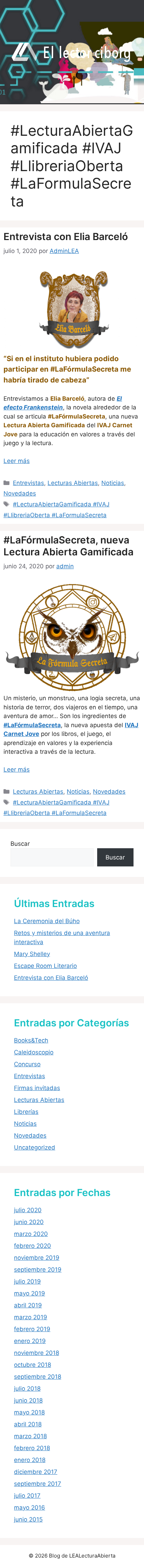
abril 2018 (28, 1424)
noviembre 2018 (36, 1352)
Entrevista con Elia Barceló (65, 237)
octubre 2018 (32, 1364)
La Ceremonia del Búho (47, 921)
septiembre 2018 (37, 1376)
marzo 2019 (30, 1317)
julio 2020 (28, 1210)
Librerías (26, 1111)
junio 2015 (28, 1519)
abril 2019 (28, 1305)
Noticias (112, 482)
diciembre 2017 (35, 1471)
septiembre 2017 (37, 1483)
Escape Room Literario (45, 965)
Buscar (20, 843)
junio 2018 (28, 1400)
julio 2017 (27, 1495)
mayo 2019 (29, 1293)
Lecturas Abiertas (73, 482)
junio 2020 (29, 1221)
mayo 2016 (29, 1507)
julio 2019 (27, 1281)
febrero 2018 (32, 1448)
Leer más (16, 460)
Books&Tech (31, 1040)
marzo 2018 (30, 1436)
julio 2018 (27, 1388)
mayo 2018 (29, 1412)
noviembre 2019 (36, 1257)
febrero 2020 (32, 1245)
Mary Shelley (32, 953)
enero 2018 (29, 1459)
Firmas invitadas (37, 1087)
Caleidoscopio (33, 1052)
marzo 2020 (31, 1233)
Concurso (27, 1064)
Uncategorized (34, 1147)
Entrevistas (28, 482)
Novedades (19, 493)
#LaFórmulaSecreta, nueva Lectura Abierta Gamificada (68, 546)
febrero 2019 (32, 1329)
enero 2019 (30, 1340)
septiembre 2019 (38, 1269)
